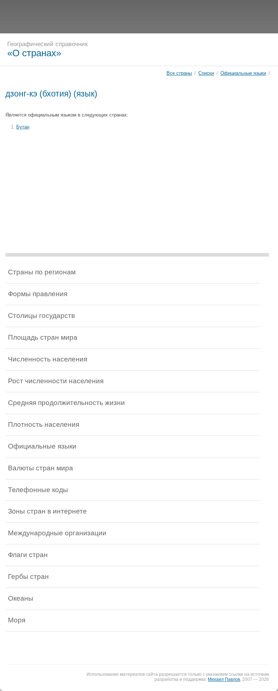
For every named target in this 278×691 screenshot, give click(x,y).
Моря (16, 620)
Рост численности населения (56, 381)
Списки (206, 73)
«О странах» (34, 53)
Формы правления (37, 294)
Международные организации (57, 533)
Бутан (22, 127)
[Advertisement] (139, 16)
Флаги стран (28, 555)
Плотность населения (43, 424)
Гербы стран (28, 576)
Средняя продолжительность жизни (66, 402)
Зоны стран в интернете (47, 511)
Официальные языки (243, 73)
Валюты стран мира (40, 468)
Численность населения (47, 359)
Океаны (20, 598)
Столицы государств (41, 315)
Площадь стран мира (42, 337)
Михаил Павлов (224, 679)
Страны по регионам (42, 272)
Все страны (179, 73)
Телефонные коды (38, 490)
